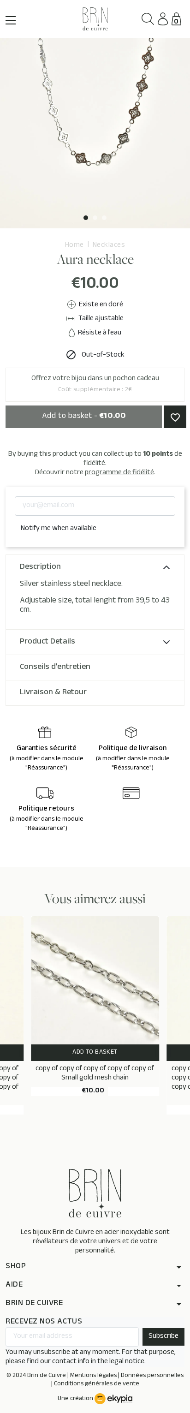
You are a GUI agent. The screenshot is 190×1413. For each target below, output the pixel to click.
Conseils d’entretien (55, 667)
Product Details (47, 642)
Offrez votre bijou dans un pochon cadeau (95, 384)
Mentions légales (93, 1376)
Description (40, 567)
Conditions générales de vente (96, 1384)
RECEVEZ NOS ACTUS (44, 1322)
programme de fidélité (119, 473)
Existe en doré (100, 305)
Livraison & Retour (53, 693)
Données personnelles (152, 1376)
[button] (148, 19)
